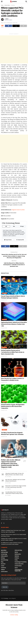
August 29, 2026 (4, 356)
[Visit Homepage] (14, 1)
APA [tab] (6, 226)
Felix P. (7, 18)
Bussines (3, 563)
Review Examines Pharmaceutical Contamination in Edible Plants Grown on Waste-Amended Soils (12, 352)
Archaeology (4, 554)
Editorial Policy (18, 550)
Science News (7, 5)
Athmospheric (4, 556)
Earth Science (4, 571)
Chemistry (13, 5)
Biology (3, 558)
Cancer (2, 565)
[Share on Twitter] (16, 26)
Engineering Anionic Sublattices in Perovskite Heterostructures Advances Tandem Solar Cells (14, 324)
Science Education (19, 563)
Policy (16, 560)
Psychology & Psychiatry (20, 562)
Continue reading (14, 614)
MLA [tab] (14, 226)
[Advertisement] (14, 30)
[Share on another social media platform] (23, 26)
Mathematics (18, 554)
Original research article (18, 209)
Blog (2, 562)
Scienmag (6, 598)
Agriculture (3, 550)
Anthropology (4, 552)
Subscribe (5, 587)
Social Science (18, 565)
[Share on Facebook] (8, 26)
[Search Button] (26, 1)
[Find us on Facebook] (1, 523)
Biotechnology (4, 560)
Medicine (17, 556)
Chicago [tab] (22, 226)
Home (2, 5)
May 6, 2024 (3, 22)
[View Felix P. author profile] (2, 19)
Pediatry (17, 558)
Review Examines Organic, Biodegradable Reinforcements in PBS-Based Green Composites (12, 406)
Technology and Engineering (18, 570)
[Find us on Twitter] (4, 523)
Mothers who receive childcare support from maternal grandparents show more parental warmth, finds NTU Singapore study (10, 463)
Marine (16, 552)
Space (16, 567)
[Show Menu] (1, 1)
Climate (3, 569)
